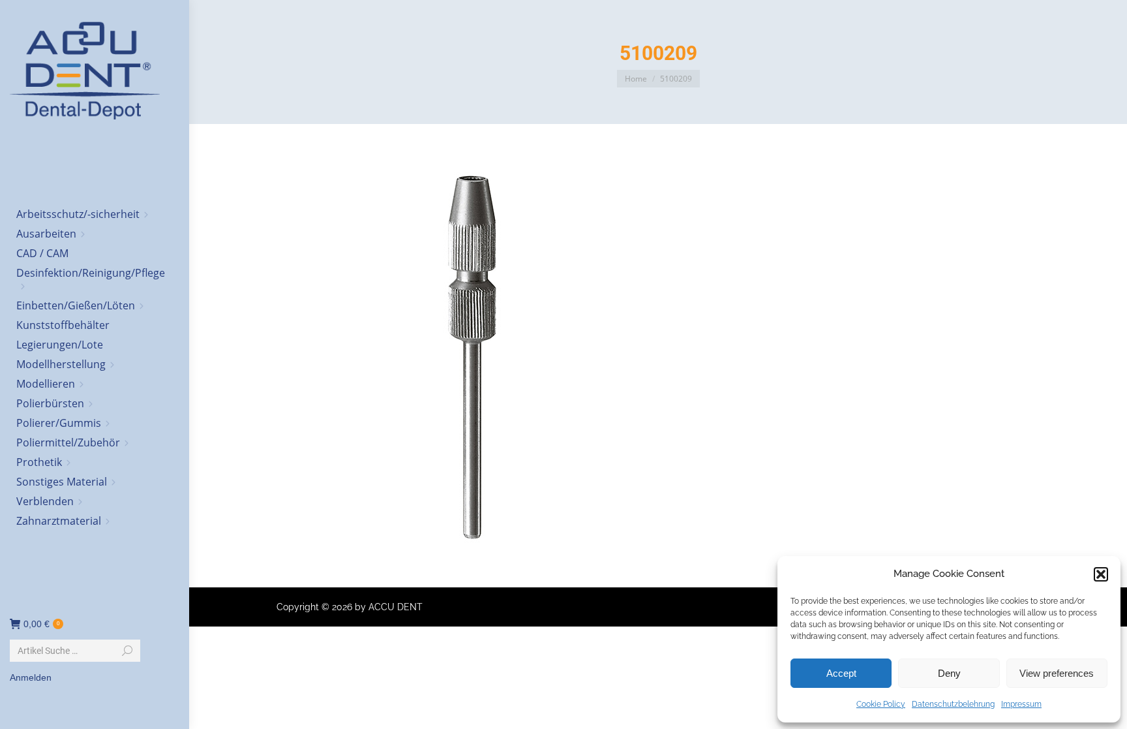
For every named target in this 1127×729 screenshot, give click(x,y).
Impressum (1021, 704)
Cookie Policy (880, 704)
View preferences (1056, 673)
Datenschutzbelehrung (953, 704)
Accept (841, 673)
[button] (1100, 574)
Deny (949, 673)
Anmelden (31, 677)
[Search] (127, 651)
